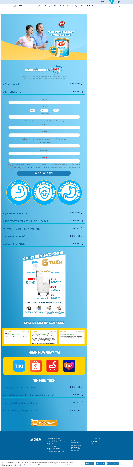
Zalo (92, 443)
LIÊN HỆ (103, 1)
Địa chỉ (44, 157)
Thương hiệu (48, 6)
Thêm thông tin (17, 465)
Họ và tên (44, 99)
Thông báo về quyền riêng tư (29, 167)
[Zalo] (112, 3)
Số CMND (44, 132)
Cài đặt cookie (89, 463)
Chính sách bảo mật (76, 444)
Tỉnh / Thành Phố (44, 142)
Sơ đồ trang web (75, 442)
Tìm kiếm (73, 439)
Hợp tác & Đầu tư (75, 450)
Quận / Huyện (44, 150)
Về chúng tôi (57, 6)
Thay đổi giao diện (119, 2)
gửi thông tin (44, 173)
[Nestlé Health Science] (18, 6)
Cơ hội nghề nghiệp (75, 448)
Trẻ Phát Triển (91, 6)
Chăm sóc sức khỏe (68, 6)
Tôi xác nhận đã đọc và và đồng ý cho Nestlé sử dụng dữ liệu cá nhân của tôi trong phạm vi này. (45, 168)
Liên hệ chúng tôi (75, 447)
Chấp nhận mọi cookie (112, 463)
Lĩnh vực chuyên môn (37, 6)
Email (43, 124)
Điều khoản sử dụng (44, 167)
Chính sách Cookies (76, 445)
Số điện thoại (44, 113)
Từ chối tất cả (100, 463)
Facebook (94, 441)
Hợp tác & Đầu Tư (80, 6)
